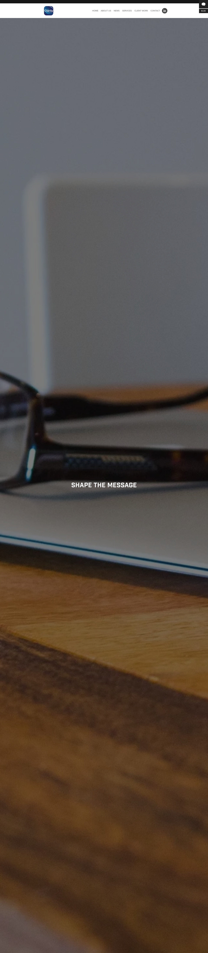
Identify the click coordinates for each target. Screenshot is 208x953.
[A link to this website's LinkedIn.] (164, 10)
